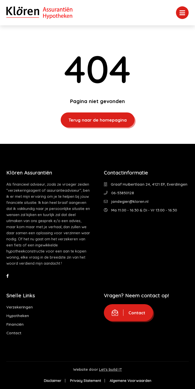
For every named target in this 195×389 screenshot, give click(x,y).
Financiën (15, 324)
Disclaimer (52, 380)
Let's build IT (110, 369)
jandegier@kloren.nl (129, 201)
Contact (13, 332)
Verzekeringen (19, 307)
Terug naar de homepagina (98, 120)
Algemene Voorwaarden (130, 380)
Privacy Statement (85, 380)
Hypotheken (17, 315)
